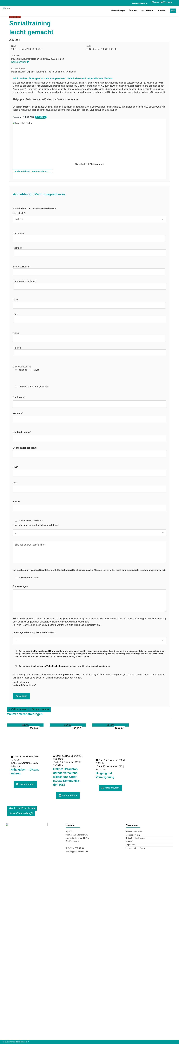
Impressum (131, 844)
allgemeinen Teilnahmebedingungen (51, 666)
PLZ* (15, 300)
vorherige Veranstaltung (23, 808)
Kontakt (129, 841)
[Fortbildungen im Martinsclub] (20, 10)
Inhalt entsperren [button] (21, 682)
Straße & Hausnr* (21, 267)
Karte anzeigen (19, 62)
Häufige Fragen (133, 835)
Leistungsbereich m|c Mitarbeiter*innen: (34, 632)
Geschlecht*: (19, 213)
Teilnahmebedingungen (136, 838)
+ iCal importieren (18, 709)
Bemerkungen (20, 586)
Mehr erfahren (27, 784)
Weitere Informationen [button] (24, 685)
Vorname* (18, 248)
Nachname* (19, 233)
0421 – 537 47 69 (76, 848)
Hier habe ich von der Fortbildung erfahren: (36, 525)
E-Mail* (16, 333)
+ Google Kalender (39, 709)
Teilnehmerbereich (134, 831)
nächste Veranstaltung (20, 813)
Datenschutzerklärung (44, 651)
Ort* (15, 314)
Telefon (17, 348)
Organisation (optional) (25, 281)
